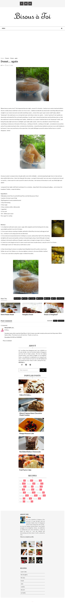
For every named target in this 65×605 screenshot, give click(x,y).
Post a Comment (7, 340)
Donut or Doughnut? (51, 314)
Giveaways (37, 486)
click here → (22, 362)
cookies (38, 483)
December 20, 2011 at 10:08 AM (13, 337)
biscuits (21, 480)
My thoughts (22, 495)
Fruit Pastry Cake (25, 470)
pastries (40, 495)
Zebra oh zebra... (25, 395)
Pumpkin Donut (27, 314)
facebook (61, 320)
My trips (31, 495)
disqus (55, 320)
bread (28, 480)
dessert (21, 486)
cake (20, 483)
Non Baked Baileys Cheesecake (30, 452)
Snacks (20, 501)
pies (27, 498)
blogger (49, 320)
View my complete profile (27, 537)
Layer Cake (28, 489)
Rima (29, 517)
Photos (20, 498)
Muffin (20, 492)
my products (39, 492)
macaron (37, 489)
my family (29, 492)
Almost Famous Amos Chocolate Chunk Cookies (30, 414)
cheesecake (29, 483)
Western (28, 501)
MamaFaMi (8, 327)
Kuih (20, 489)
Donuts (29, 486)
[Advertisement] (32, 45)
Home (2, 58)
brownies (36, 480)
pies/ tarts (35, 498)
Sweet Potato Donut (7, 314)
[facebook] (22, 3)
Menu (3, 28)
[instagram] (26, 3)
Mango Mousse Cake (26, 433)
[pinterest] (30, 3)
